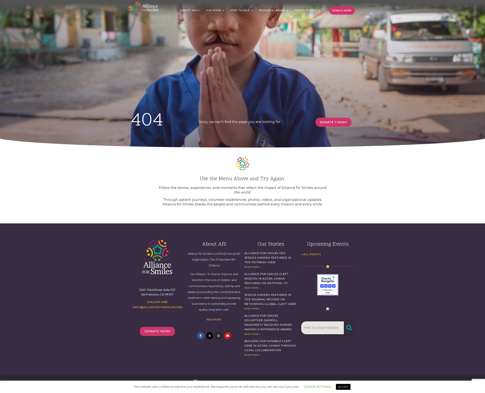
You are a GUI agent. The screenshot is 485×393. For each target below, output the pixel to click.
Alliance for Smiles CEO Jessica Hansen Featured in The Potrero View (267, 257)
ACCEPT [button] (343, 386)
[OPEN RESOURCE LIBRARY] (287, 10)
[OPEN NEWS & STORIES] (319, 10)
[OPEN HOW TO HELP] (252, 10)
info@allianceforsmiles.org (158, 307)
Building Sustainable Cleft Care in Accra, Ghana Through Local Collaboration (270, 345)
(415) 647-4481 (157, 302)
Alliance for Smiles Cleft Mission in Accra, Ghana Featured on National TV (266, 278)
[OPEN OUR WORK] (223, 10)
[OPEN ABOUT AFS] (199, 10)
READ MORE (214, 319)
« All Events (311, 254)
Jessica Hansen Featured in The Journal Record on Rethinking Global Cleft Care (270, 299)
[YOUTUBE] (227, 335)
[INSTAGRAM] (218, 335)
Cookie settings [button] (317, 386)
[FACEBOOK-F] (200, 335)
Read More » (252, 267)
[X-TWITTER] (209, 335)
